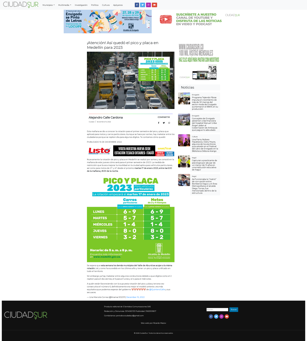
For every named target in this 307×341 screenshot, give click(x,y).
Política (94, 5)
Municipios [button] (48, 5)
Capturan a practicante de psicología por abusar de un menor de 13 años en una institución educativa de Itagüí (204, 165)
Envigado (195, 95)
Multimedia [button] (64, 5)
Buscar (234, 309)
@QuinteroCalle (157, 289)
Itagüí (194, 158)
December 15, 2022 (135, 297)
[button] (137, 5)
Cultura (105, 5)
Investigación (81, 5)
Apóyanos (118, 5)
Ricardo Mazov (159, 323)
